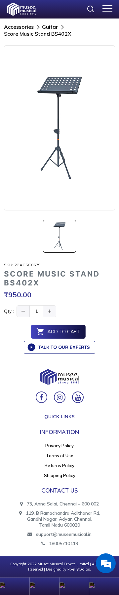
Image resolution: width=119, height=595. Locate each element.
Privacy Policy (59, 445)
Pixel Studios (78, 569)
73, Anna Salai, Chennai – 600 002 (62, 504)
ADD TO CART (63, 332)
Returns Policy (59, 465)
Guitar (50, 26)
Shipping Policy (59, 475)
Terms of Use (59, 455)
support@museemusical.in (64, 534)
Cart (74, 586)
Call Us (104, 586)
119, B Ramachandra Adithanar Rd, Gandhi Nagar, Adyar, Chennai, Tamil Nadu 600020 (62, 519)
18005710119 (63, 543)
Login (45, 586)
